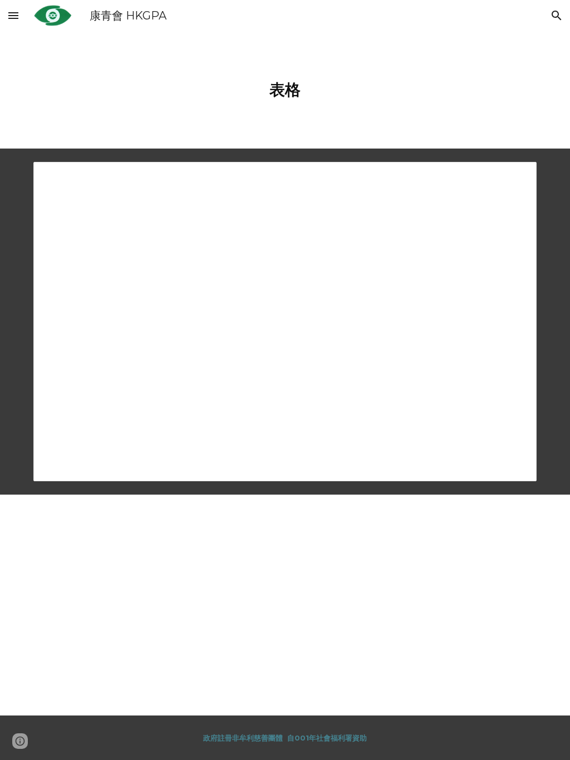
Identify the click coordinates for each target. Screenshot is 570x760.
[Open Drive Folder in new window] (515, 176)
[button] (13, 15)
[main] (285, 90)
